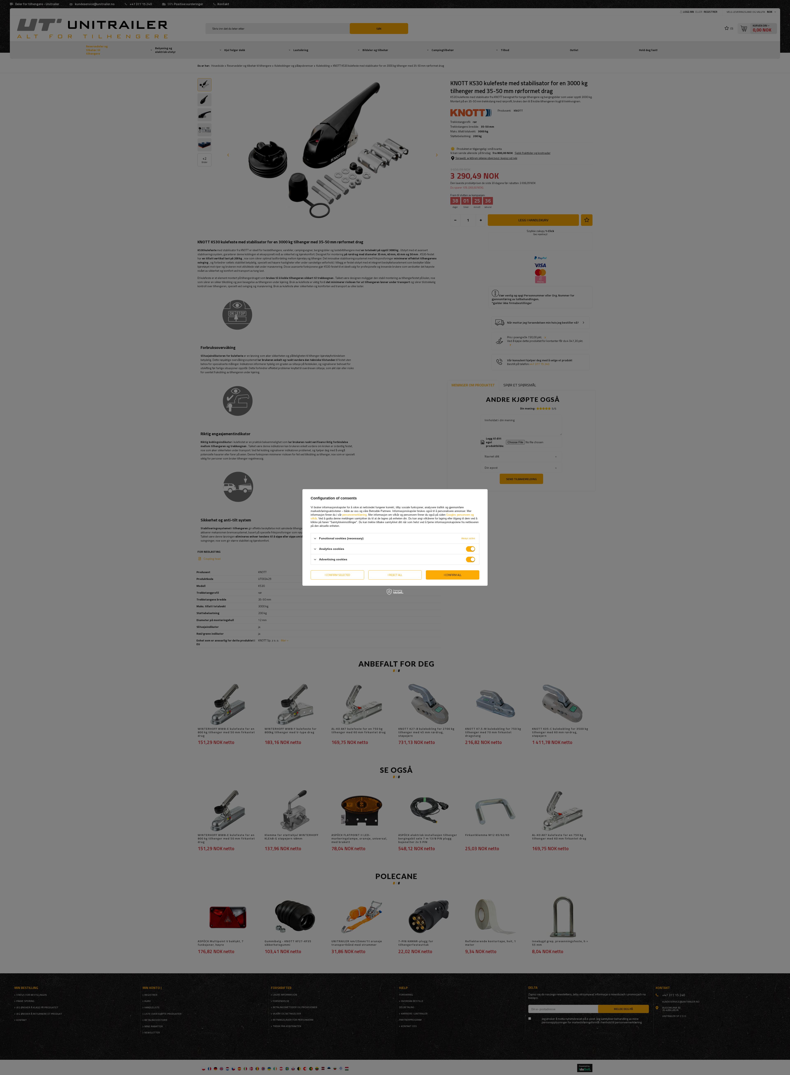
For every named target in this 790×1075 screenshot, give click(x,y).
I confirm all (452, 575)
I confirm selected (337, 575)
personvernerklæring (354, 514)
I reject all (395, 575)
